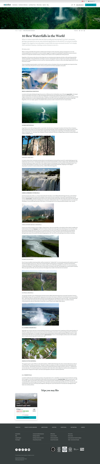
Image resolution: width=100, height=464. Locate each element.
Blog (48, 4)
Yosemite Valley (61, 379)
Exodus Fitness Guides (54, 439)
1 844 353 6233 (79, 4)
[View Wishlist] (74, 5)
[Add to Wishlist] (35, 395)
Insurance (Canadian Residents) (38, 433)
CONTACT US (17, 427)
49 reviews (26, 414)
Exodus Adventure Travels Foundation (74, 437)
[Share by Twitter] (84, 30)
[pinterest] (26, 450)
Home (16, 30)
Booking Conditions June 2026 (38, 437)
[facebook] (16, 450)
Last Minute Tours (32, 4)
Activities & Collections (23, 4)
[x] (19, 450)
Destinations (15, 4)
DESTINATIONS (74, 427)
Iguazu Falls (69, 94)
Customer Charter (53, 435)
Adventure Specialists (54, 437)
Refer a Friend (70, 435)
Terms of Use (70, 433)
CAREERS (83, 427)
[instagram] (23, 450)
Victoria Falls (29, 198)
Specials (44, 4)
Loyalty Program (18, 437)
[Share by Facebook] (81, 30)
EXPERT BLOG (63, 427)
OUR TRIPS (54, 427)
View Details (26, 417)
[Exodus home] (7, 5)
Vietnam (36, 228)
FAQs (16, 435)
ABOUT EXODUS (44, 427)
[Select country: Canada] (83, 1)
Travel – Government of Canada (73, 439)
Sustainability (17, 433)
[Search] (72, 5)
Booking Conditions (36, 435)
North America (48, 334)
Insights (20, 30)
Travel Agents (17, 439)
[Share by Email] (79, 30)
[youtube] (29, 450)
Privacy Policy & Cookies (37, 439)
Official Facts (52, 433)
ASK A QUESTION (90, 4)
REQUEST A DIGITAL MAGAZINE (31, 427)
